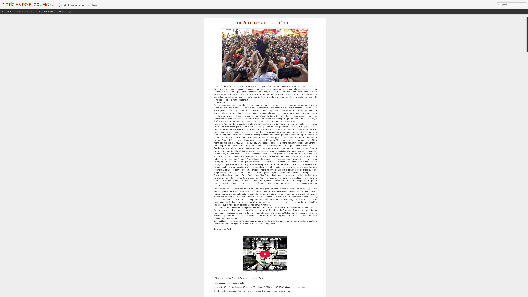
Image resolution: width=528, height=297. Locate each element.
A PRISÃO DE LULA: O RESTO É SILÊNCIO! (262, 23)
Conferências (48, 11)
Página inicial (22, 11)
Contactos (60, 11)
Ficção (69, 11)
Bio (31, 11)
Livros (37, 11)
